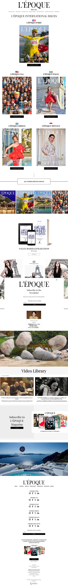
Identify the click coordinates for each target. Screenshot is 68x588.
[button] (56, 280)
